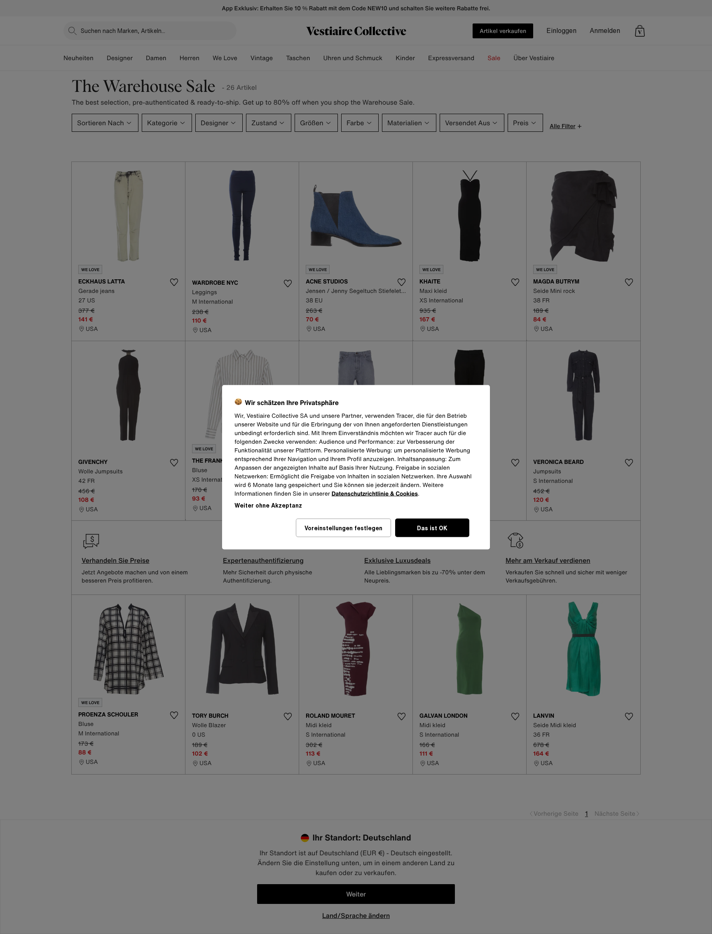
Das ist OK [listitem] (432, 527)
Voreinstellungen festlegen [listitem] (343, 527)
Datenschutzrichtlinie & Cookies (375, 493)
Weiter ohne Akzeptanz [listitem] (268, 505)
